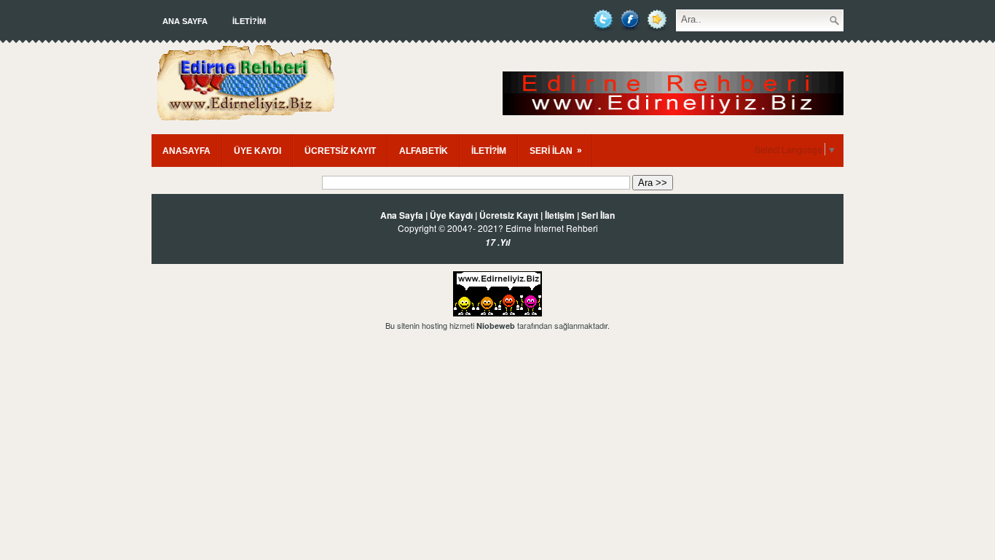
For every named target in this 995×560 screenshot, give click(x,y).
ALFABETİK (423, 151)
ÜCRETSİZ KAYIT (340, 151)
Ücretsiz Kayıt (508, 215)
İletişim (560, 215)
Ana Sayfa (185, 21)
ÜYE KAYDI (257, 151)
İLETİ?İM (249, 21)
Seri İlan (598, 215)
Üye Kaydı (451, 215)
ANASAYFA (186, 151)
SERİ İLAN (556, 150)
